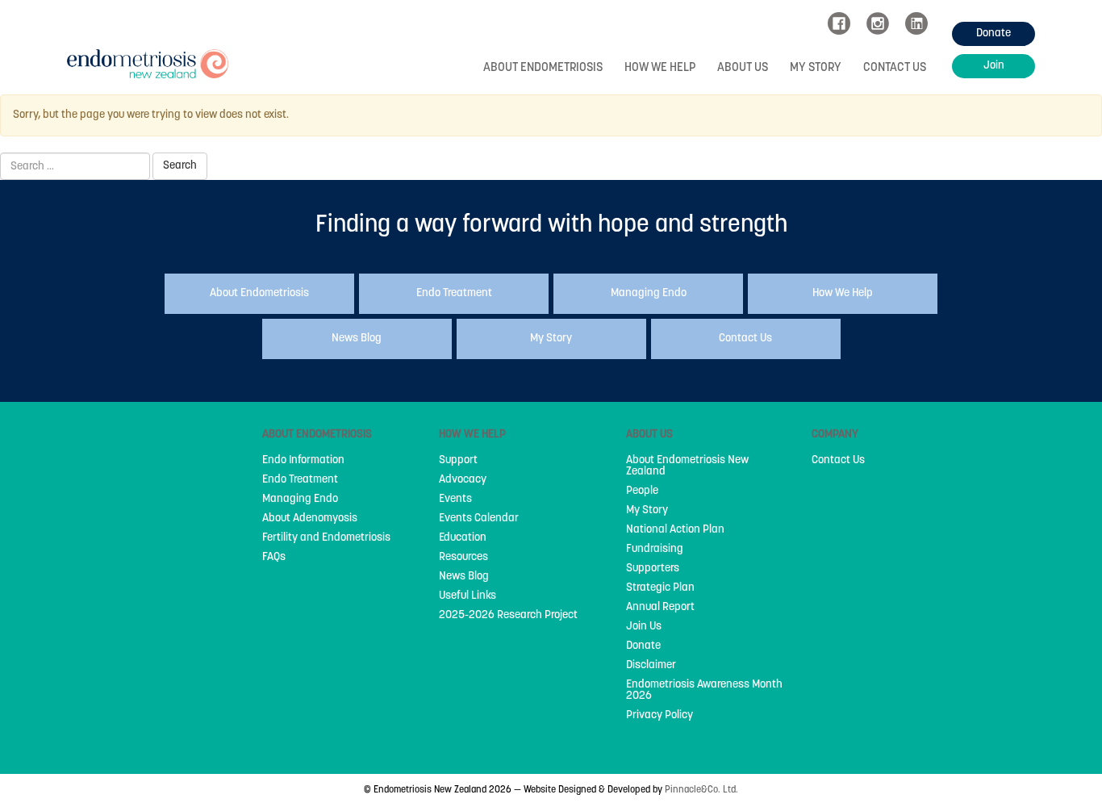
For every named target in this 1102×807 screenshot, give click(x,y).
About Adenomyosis (309, 519)
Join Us (644, 627)
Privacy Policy (659, 715)
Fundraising (654, 549)
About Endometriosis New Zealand (687, 466)
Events (455, 499)
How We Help (659, 68)
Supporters (652, 569)
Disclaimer (651, 665)
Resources (463, 557)
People (642, 491)
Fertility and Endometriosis (326, 538)
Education (462, 538)
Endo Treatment (300, 480)
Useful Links (467, 596)
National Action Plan (675, 530)
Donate (643, 646)
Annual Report (660, 607)
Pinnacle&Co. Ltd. (701, 790)
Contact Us (894, 68)
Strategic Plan (660, 588)
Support (458, 460)
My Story (815, 68)
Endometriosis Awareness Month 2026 (704, 690)
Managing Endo (300, 499)
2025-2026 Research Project (508, 615)
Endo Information (303, 460)
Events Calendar (479, 519)
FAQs (274, 557)
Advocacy (462, 480)
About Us (742, 68)
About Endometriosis (543, 68)
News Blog (464, 577)
